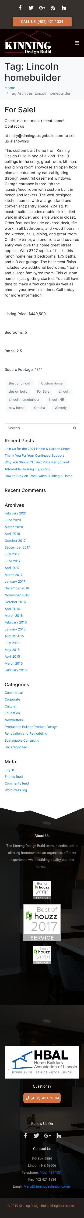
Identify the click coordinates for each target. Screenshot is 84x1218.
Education (12, 713)
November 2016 (17, 595)
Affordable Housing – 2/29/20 (27, 469)
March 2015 (14, 663)
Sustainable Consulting (22, 740)
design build (18, 391)
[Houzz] (64, 8)
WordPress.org (16, 790)
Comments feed (17, 783)
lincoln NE (56, 399)
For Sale (43, 391)
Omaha (39, 408)
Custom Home (52, 383)
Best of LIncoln (20, 383)
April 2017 (12, 568)
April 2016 (12, 609)
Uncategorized (16, 747)
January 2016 (15, 629)
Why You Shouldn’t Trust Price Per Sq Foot (37, 462)
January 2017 (15, 581)
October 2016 (15, 602)
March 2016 (14, 615)
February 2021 (16, 513)
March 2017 (14, 575)
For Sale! (20, 109)
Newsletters (14, 720)
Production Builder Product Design (31, 727)
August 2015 (14, 636)
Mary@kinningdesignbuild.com (47, 1186)
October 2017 (15, 541)
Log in (9, 770)
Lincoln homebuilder (24, 399)
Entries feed (14, 777)
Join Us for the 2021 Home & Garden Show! (37, 449)
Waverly (61, 408)
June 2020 (13, 520)
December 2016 (17, 588)
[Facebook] (20, 8)
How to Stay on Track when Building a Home (38, 476)
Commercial (14, 693)
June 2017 (13, 561)
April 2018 (12, 534)
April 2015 (12, 656)
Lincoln (64, 391)
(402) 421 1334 (51, 1172)
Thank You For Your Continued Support (34, 455)
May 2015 (12, 650)
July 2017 (12, 554)
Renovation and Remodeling (26, 733)
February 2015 (16, 670)
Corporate (12, 699)
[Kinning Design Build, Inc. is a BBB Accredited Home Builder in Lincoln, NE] (42, 1003)
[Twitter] (31, 8)
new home (16, 408)
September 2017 (17, 547)
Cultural (10, 706)
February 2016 (16, 622)
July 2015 (12, 643)
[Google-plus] (42, 8)
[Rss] (53, 8)
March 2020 (14, 527)
